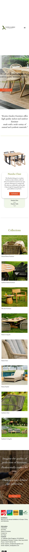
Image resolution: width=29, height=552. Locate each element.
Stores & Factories (6, 531)
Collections (4, 528)
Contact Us (4, 533)
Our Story (3, 529)
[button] (24, 27)
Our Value (3, 535)
